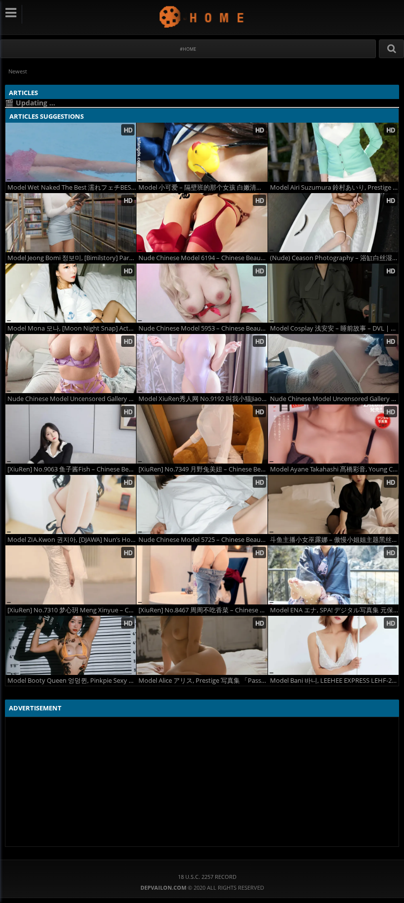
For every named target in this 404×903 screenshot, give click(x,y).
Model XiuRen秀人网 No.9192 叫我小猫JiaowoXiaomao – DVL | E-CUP (202, 399)
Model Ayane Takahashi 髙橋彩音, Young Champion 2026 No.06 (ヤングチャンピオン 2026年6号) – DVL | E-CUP (334, 469)
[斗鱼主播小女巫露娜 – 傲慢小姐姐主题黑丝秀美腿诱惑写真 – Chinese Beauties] (333, 504)
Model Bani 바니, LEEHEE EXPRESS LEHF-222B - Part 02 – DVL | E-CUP (334, 680)
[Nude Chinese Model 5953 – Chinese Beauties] (201, 293)
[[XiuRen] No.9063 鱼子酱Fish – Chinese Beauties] (70, 434)
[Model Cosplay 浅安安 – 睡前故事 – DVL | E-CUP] (333, 293)
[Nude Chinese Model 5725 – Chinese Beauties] (201, 504)
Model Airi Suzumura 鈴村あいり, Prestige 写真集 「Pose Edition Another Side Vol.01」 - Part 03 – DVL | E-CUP (334, 187)
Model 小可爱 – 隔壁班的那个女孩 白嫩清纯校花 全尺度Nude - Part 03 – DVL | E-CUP (202, 187)
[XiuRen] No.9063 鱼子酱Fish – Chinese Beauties (71, 469)
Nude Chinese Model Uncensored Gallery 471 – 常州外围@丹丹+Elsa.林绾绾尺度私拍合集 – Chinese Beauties (334, 399)
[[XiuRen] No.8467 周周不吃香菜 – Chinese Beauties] (201, 574)
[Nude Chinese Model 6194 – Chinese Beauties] (201, 222)
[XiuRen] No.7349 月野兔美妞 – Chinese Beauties (202, 469)
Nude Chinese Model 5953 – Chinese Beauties (202, 328)
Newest (17, 71)
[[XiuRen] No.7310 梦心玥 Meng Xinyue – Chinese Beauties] (70, 574)
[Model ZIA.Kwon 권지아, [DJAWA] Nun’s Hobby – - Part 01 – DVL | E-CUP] (70, 504)
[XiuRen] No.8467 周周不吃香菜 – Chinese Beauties (202, 610)
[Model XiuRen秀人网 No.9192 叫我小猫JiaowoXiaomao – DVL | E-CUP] (201, 363)
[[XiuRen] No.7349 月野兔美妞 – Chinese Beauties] (201, 434)
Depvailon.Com (202, 16)
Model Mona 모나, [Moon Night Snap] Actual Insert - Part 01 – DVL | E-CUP (71, 328)
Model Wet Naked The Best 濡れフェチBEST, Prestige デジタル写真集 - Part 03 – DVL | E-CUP (71, 187)
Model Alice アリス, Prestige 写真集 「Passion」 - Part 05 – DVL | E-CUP (202, 680)
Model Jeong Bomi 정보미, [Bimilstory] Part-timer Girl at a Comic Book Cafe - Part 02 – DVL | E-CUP (71, 258)
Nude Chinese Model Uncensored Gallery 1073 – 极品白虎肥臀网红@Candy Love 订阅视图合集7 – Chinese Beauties (71, 399)
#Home (188, 49)
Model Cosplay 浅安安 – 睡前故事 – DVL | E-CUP (334, 328)
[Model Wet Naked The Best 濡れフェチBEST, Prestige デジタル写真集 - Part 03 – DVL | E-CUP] (70, 152)
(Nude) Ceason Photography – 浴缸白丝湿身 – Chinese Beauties (334, 258)
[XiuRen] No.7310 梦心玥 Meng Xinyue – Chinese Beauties (71, 610)
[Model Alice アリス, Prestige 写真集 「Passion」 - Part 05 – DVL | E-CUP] (201, 645)
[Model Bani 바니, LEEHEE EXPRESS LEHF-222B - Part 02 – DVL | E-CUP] (333, 645)
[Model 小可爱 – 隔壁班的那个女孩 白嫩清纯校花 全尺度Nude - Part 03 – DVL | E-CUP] (201, 152)
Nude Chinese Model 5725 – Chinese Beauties (202, 539)
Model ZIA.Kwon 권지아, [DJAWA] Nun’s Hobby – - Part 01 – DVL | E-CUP (71, 539)
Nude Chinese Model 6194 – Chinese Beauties (202, 258)
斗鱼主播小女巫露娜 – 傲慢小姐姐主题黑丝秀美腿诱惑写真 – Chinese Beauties (334, 539)
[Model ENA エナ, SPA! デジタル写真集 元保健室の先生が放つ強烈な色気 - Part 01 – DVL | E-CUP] (333, 574)
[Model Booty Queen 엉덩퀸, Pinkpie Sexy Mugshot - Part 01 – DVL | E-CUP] (70, 645)
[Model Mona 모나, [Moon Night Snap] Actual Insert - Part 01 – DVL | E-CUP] (70, 293)
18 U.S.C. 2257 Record (207, 876)
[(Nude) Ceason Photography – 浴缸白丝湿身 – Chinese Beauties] (333, 222)
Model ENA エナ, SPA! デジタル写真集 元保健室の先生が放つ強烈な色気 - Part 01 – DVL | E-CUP (334, 610)
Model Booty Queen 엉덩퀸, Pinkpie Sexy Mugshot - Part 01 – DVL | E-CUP (71, 680)
